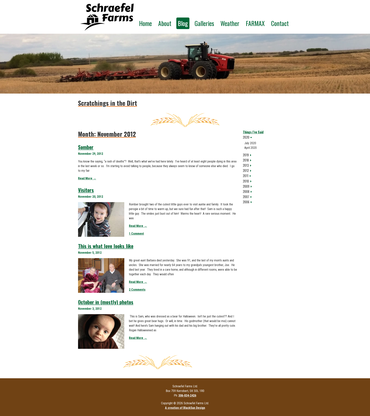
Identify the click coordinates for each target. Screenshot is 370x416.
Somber (85, 147)
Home (145, 23)
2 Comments (137, 289)
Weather (229, 23)
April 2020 (250, 148)
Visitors (86, 190)
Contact (280, 23)
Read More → (87, 178)
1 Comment (136, 233)
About (164, 23)
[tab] (267, 137)
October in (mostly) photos (105, 302)
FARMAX (255, 23)
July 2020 (250, 143)
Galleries (204, 23)
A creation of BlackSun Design (185, 408)
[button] (267, 137)
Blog (183, 23)
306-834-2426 (187, 395)
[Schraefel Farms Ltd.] (107, 17)
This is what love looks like (105, 246)
